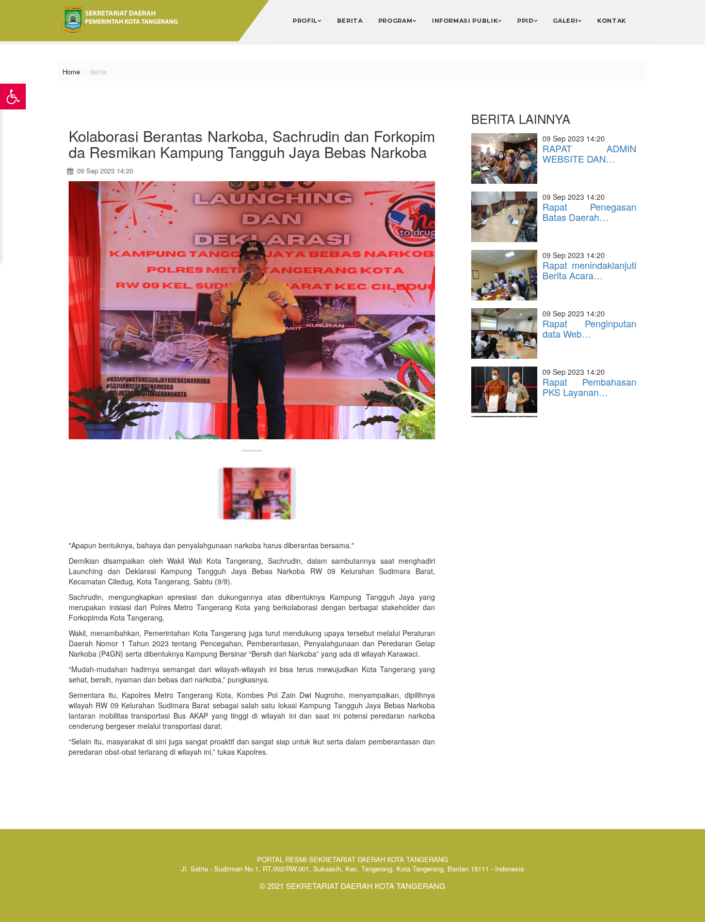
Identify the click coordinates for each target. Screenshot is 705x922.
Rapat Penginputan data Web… (589, 328)
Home (71, 71)
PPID (525, 20)
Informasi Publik (465, 20)
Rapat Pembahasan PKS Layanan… (589, 387)
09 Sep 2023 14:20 (104, 171)
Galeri (565, 20)
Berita (350, 20)
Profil (305, 20)
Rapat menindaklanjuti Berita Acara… (589, 270)
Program (395, 20)
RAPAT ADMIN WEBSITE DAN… (589, 153)
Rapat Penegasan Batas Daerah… (589, 212)
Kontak (611, 20)
